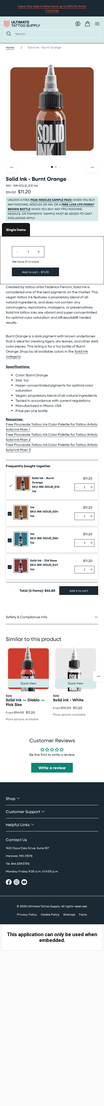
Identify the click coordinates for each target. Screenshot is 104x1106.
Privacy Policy (27, 914)
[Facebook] (9, 882)
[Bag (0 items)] (87, 24)
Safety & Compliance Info (26, 617)
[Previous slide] (12, 167)
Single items (16, 229)
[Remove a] (17, 251)
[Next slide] (92, 167)
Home (10, 47)
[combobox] (55, 34)
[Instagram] (16, 882)
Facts (83, 914)
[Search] (7, 34)
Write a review (52, 767)
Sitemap (69, 914)
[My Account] (78, 24)
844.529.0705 (20, 863)
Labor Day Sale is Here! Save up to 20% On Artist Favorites (52, 8)
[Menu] (97, 24)
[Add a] (38, 251)
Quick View (28, 683)
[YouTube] (24, 882)
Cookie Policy (50, 914)
